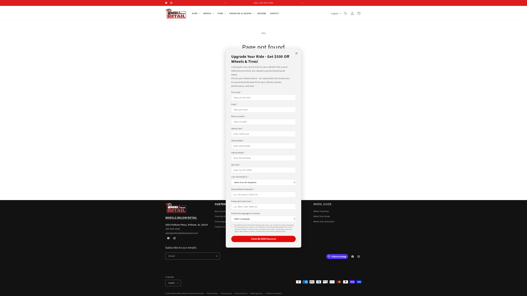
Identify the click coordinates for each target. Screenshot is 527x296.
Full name (236, 92)
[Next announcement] (302, 3)
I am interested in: (240, 177)
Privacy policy (226, 293)
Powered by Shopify (196, 293)
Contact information (274, 293)
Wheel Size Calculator (323, 221)
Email (234, 104)
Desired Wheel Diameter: (243, 189)
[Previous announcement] (225, 3)
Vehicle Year (237, 128)
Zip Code (236, 164)
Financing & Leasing (224, 221)
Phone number (238, 116)
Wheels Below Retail (180, 293)
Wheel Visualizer (321, 211)
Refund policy (212, 293)
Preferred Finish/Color (242, 201)
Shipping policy (256, 293)
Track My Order (222, 216)
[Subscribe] (216, 256)
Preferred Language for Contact (246, 213)
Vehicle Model (238, 152)
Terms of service (241, 293)
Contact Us (220, 226)
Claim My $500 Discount (263, 239)
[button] (196, 13)
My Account (220, 211)
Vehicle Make (237, 140)
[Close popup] (296, 53)
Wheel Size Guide (321, 216)
